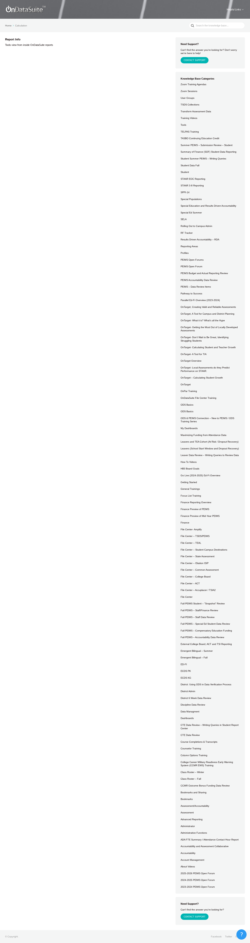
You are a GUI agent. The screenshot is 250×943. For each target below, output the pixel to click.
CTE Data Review (190, 735)
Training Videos (189, 118)
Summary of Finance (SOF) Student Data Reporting (208, 151)
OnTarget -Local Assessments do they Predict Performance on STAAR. (205, 369)
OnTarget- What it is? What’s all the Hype (203, 320)
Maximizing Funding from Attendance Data (203, 435)
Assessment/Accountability (195, 806)
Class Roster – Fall (191, 778)
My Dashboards (189, 428)
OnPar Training (189, 391)
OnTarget (186, 384)
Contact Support (194, 916)
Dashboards (187, 718)
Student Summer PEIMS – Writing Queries (203, 158)
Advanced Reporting (192, 819)
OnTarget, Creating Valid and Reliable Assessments (208, 307)
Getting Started (189, 482)
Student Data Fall (190, 165)
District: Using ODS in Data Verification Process (206, 684)
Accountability (188, 853)
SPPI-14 (185, 192)
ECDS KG (186, 677)
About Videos (188, 866)
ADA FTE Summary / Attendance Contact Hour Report (210, 839)
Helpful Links (234, 9)
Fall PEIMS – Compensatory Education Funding (206, 630)
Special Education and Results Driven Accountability (208, 205)
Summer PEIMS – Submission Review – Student (206, 145)
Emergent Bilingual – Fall (194, 657)
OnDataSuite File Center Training (198, 398)
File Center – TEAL (191, 543)
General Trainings (190, 489)
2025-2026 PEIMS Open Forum (198, 873)
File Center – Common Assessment (200, 569)
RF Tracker (187, 232)
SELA (184, 219)
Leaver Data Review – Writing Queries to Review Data (210, 455)
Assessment (187, 812)
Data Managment (190, 711)
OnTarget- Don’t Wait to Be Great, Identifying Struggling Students (205, 339)
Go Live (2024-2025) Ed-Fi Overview (200, 475)
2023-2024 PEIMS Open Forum (198, 886)
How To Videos (189, 462)
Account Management (192, 860)
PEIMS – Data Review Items (196, 286)
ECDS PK (186, 671)
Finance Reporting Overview (196, 502)
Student (185, 172)
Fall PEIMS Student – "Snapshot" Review (203, 603)
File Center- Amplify (191, 529)
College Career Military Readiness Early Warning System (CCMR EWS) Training (207, 764)
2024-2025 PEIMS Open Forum (198, 880)
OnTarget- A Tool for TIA (193, 354)
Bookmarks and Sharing (193, 792)
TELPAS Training (190, 131)
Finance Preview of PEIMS (195, 509)
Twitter (228, 936)
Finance (185, 522)
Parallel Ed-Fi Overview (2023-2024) (200, 300)
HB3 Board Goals (190, 468)
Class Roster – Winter (192, 772)
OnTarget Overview (191, 360)
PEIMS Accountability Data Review (199, 280)
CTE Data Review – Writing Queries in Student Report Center (210, 727)
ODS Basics (187, 404)
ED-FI (184, 664)
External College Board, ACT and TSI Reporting (206, 644)
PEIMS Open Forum (191, 266)
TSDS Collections (190, 104)
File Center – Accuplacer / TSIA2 (198, 590)
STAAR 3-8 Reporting (192, 185)
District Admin (188, 691)
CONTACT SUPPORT (194, 60)
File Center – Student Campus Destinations (204, 549)
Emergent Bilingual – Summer (197, 651)
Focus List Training (191, 495)
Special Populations (191, 199)
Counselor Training (191, 748)
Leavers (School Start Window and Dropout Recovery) (210, 448)
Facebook (216, 936)
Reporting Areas (189, 246)
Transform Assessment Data (196, 111)
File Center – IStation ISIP (195, 563)
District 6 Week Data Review (196, 698)
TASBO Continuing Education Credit (200, 138)
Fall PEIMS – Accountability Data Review (202, 637)
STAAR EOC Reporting (193, 178)
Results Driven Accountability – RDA (200, 239)
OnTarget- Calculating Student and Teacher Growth (208, 347)
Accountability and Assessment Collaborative (205, 846)
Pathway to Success (191, 293)
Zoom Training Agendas (193, 84)
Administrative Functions (194, 832)
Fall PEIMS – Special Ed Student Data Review (205, 623)
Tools (183, 124)
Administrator (188, 826)
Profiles (185, 253)
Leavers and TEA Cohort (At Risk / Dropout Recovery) (210, 441)
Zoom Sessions (189, 91)
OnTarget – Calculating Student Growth (202, 377)
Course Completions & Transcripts (199, 741)
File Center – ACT (190, 583)
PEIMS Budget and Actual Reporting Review (204, 273)
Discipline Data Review (193, 704)
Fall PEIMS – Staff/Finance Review (199, 610)
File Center (187, 597)
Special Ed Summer (191, 212)
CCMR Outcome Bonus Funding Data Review (205, 785)
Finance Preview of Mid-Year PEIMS (200, 516)
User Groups (187, 98)
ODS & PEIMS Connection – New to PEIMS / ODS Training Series (207, 420)
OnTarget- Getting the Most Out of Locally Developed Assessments (209, 329)
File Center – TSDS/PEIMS (195, 536)
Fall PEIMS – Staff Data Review (197, 617)
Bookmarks (187, 799)
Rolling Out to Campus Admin (196, 226)
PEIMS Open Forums (192, 259)
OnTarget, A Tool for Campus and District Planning (207, 313)
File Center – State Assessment (197, 556)
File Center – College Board (196, 576)
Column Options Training (194, 755)
